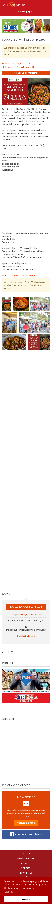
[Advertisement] (26, 201)
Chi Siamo (26, 853)
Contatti (26, 868)
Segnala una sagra (26, 858)
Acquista (26, 863)
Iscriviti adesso (26, 822)
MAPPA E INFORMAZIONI (27, 73)
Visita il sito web (27, 636)
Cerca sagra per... (25, 11)
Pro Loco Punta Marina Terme (20, 275)
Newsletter (26, 872)
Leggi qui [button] (9, 892)
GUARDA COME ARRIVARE (27, 606)
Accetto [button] (26, 899)
